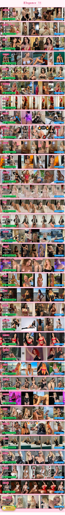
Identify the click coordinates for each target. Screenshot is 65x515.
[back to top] (61, 508)
